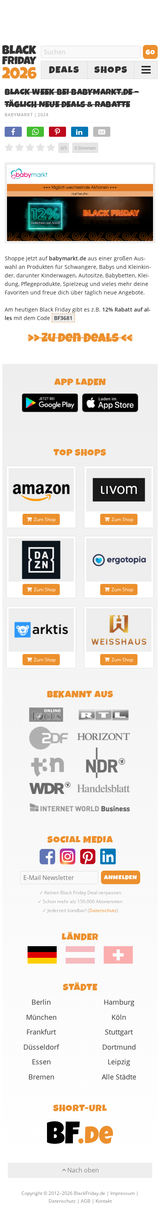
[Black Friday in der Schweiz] (114, 961)
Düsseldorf (41, 1047)
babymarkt (19, 114)
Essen (41, 1061)
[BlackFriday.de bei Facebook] (50, 861)
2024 (43, 114)
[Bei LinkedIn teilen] (79, 132)
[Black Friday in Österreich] (80, 961)
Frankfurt (41, 1031)
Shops (111, 70)
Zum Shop (45, 519)
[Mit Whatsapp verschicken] (35, 132)
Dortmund (119, 1047)
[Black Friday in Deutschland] (46, 961)
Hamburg (119, 1002)
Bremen (41, 1076)
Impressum (122, 1193)
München (41, 1017)
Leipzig (119, 1061)
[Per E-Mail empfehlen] (101, 132)
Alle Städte (119, 1076)
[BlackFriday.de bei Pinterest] (90, 861)
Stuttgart (119, 1031)
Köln (118, 1017)
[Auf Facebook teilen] (13, 132)
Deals (64, 70)
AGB (85, 1201)
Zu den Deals (80, 338)
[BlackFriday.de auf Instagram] (70, 861)
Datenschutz (103, 910)
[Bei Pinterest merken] (57, 132)
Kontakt (104, 1201)
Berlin (41, 1002)
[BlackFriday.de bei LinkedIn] (110, 861)
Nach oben (83, 1170)
